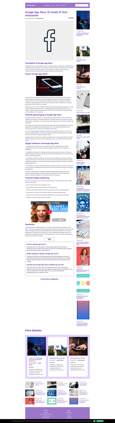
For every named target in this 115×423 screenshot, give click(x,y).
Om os (53, 5)
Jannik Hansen (60, 360)
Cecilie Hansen (81, 360)
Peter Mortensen (39, 18)
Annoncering (47, 5)
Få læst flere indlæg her (49, 279)
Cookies (58, 5)
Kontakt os (63, 5)
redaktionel (71, 18)
